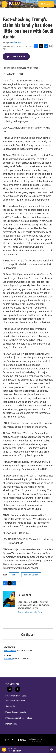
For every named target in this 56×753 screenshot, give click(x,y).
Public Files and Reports (15, 712)
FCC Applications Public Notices (18, 718)
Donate (47, 4)
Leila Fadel (16, 42)
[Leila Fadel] (9, 599)
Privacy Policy (11, 724)
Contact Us (10, 706)
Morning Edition (31, 575)
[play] (4, 749)
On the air (28, 635)
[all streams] (52, 749)
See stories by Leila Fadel (30, 612)
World (14, 575)
